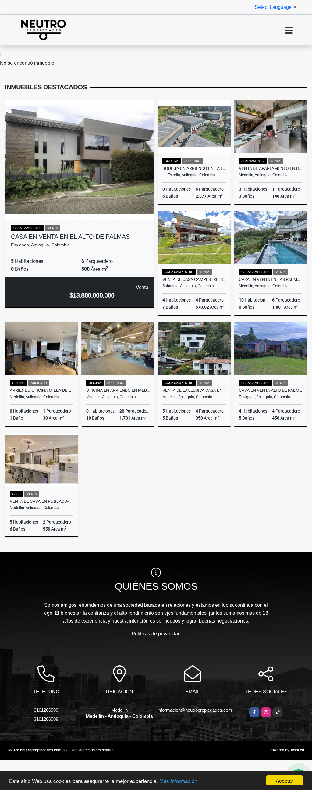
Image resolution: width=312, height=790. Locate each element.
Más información (178, 781)
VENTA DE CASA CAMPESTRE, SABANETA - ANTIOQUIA (194, 279)
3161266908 (46, 710)
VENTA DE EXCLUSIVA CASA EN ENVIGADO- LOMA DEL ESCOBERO (194, 390)
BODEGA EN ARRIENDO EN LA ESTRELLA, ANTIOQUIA (194, 168)
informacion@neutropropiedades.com (195, 710)
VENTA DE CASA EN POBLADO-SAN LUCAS (41, 501)
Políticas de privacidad (156, 633)
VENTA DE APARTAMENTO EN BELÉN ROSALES (271, 168)
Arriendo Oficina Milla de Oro (41, 390)
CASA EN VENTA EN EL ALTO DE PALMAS (70, 236)
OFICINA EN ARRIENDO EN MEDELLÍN (118, 390)
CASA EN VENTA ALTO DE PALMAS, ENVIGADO (271, 390)
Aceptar (284, 780)
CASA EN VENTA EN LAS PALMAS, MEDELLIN (271, 279)
